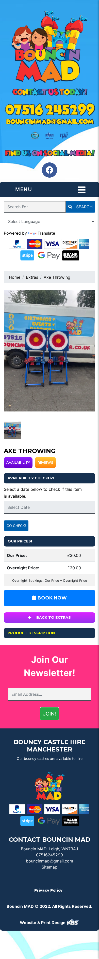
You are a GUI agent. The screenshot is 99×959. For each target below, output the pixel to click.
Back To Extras (53, 617)
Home (14, 277)
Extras (32, 277)
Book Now (51, 598)
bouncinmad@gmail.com (49, 860)
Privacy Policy (48, 890)
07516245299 (49, 854)
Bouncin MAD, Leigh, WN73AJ (49, 848)
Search (84, 206)
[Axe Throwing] (49, 350)
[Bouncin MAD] (49, 47)
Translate (46, 233)
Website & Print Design (43, 922)
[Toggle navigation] (81, 190)
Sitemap (49, 867)
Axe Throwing (57, 277)
